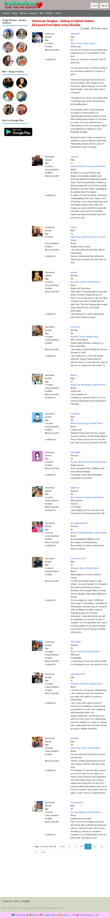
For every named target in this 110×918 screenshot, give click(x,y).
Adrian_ (74, 375)
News (16, 901)
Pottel (73, 227)
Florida (89, 166)
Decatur (74, 812)
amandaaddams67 (79, 523)
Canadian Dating (49, 915)
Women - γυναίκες (29, 13)
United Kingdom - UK (88, 915)
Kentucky (84, 683)
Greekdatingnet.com (53, 908)
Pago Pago (76, 237)
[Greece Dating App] (18, 127)
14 (35, 852)
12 (95, 846)
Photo (58, 13)
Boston (74, 462)
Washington (86, 384)
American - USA (68, 915)
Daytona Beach (78, 166)
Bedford (74, 336)
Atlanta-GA (76, 423)
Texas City (75, 748)
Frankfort (75, 683)
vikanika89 (75, 452)
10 (81, 846)
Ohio (79, 43)
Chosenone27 (77, 802)
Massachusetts (85, 462)
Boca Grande (77, 497)
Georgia (85, 423)
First (62, 846)
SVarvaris (75, 327)
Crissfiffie (75, 414)
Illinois (82, 568)
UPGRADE (25, 901)
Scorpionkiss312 (78, 558)
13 (101, 846)
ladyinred (75, 487)
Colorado (81, 651)
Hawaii (83, 282)
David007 (75, 738)
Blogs (14, 13)
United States (88, 43)
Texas (82, 336)
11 (88, 846)
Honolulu (75, 282)
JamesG (74, 156)
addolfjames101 (78, 674)
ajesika (74, 272)
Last (43, 852)
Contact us (7, 901)
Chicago (74, 568)
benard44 (75, 33)
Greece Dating (21, 915)
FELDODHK (76, 642)
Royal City (75, 384)
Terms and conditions (11, 908)
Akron (73, 43)
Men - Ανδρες (46, 13)
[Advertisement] (15, 181)
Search (6, 13)
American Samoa (90, 237)
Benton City (76, 532)
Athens (35, 915)
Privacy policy (27, 908)
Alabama (83, 812)
